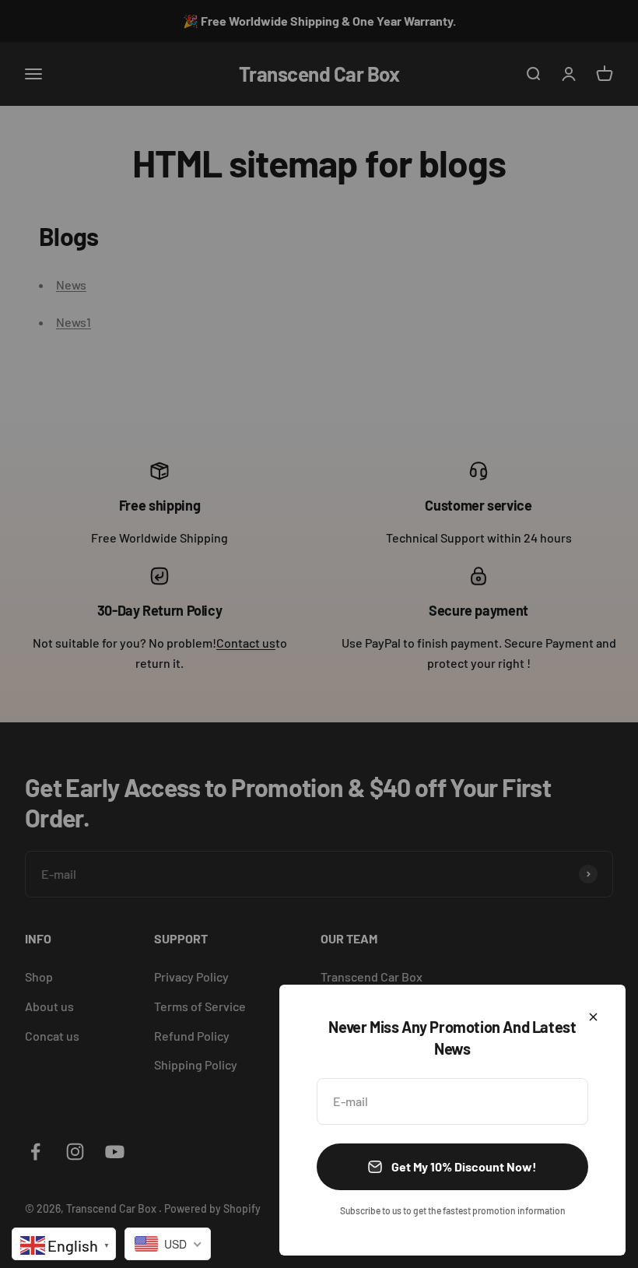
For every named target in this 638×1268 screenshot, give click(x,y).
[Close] (593, 1017)
